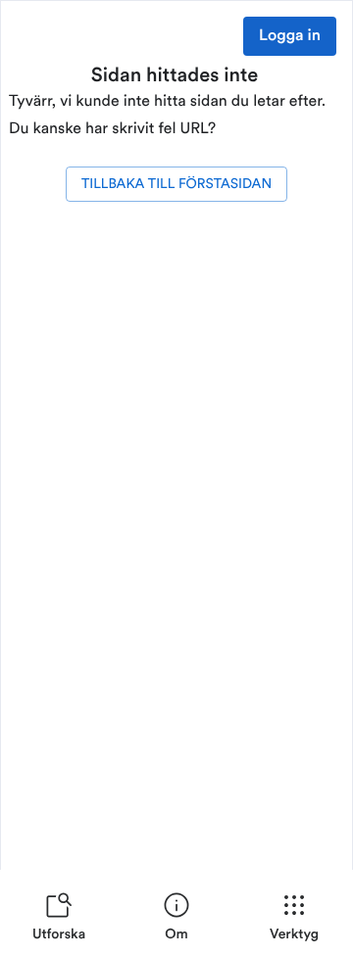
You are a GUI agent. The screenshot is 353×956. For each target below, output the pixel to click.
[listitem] (59, 920)
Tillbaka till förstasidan (176, 184)
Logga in (290, 36)
